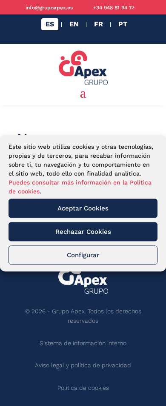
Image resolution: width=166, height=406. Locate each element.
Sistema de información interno (83, 343)
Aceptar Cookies (83, 208)
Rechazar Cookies (83, 232)
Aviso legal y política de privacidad (83, 365)
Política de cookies (83, 387)
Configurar (83, 255)
